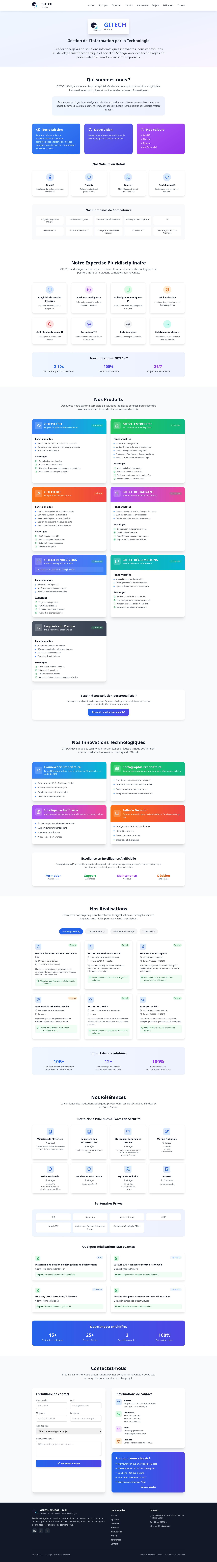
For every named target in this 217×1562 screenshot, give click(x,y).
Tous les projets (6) (71, 931)
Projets (155, 5)
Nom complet (41, 1400)
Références (168, 5)
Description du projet (45, 1438)
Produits (128, 5)
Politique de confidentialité (151, 1554)
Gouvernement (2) (96, 931)
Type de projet (42, 1426)
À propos (103, 5)
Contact (181, 5)
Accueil (91, 5)
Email (72, 1400)
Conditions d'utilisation (175, 1554)
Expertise (116, 5)
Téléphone (40, 1413)
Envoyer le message (70, 1463)
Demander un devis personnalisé (108, 712)
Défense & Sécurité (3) (123, 931)
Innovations (142, 5)
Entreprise (74, 1413)
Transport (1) (149, 931)
